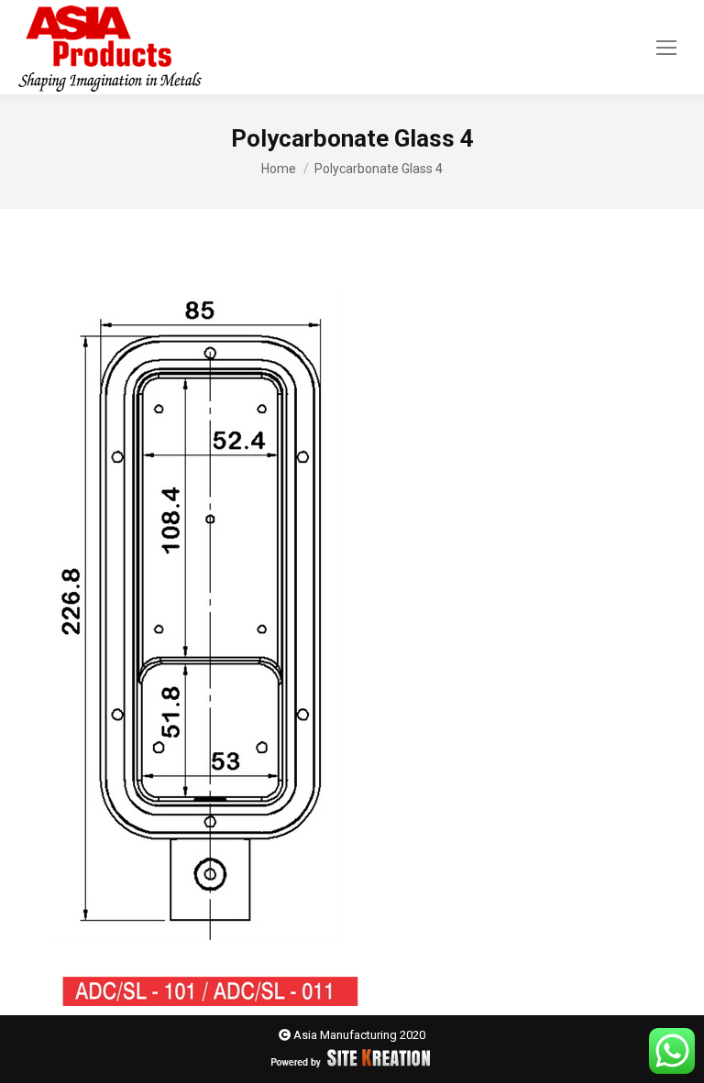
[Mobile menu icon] (666, 48)
